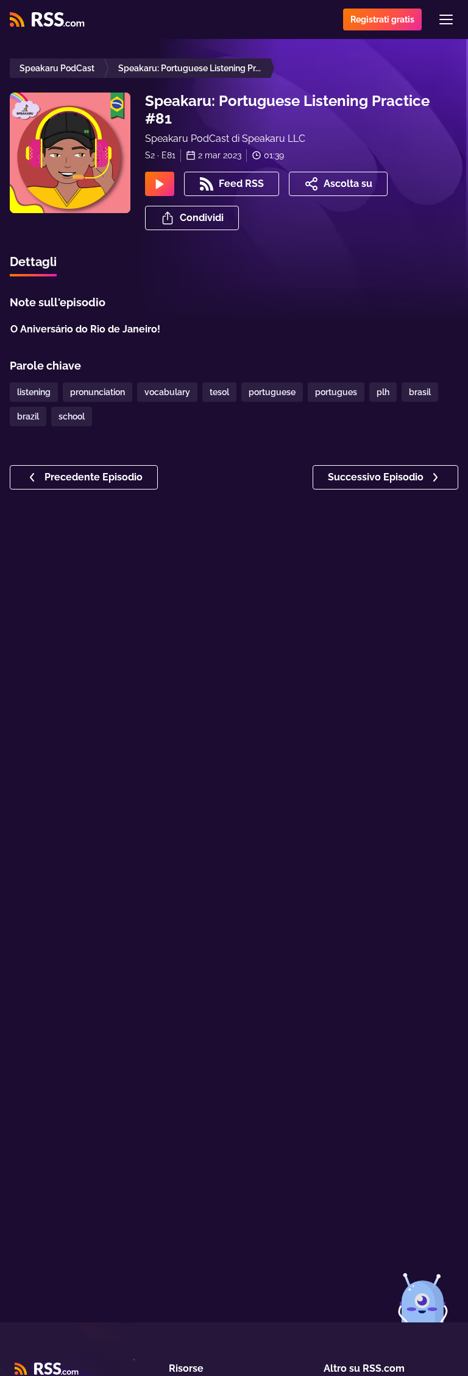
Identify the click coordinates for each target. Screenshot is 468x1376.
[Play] (159, 184)
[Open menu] (446, 19)
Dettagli (33, 261)
